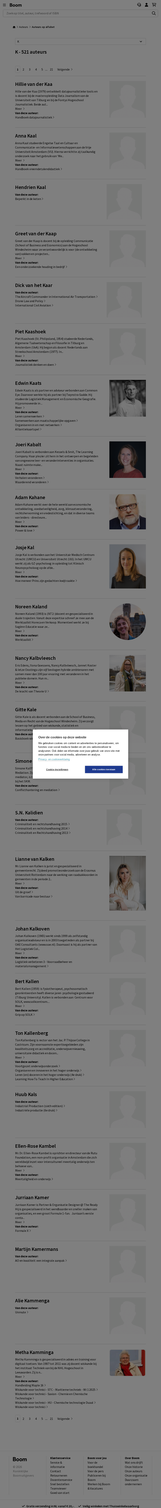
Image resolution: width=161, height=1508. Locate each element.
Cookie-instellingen (57, 769)
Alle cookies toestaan (103, 769)
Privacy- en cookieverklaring (54, 759)
